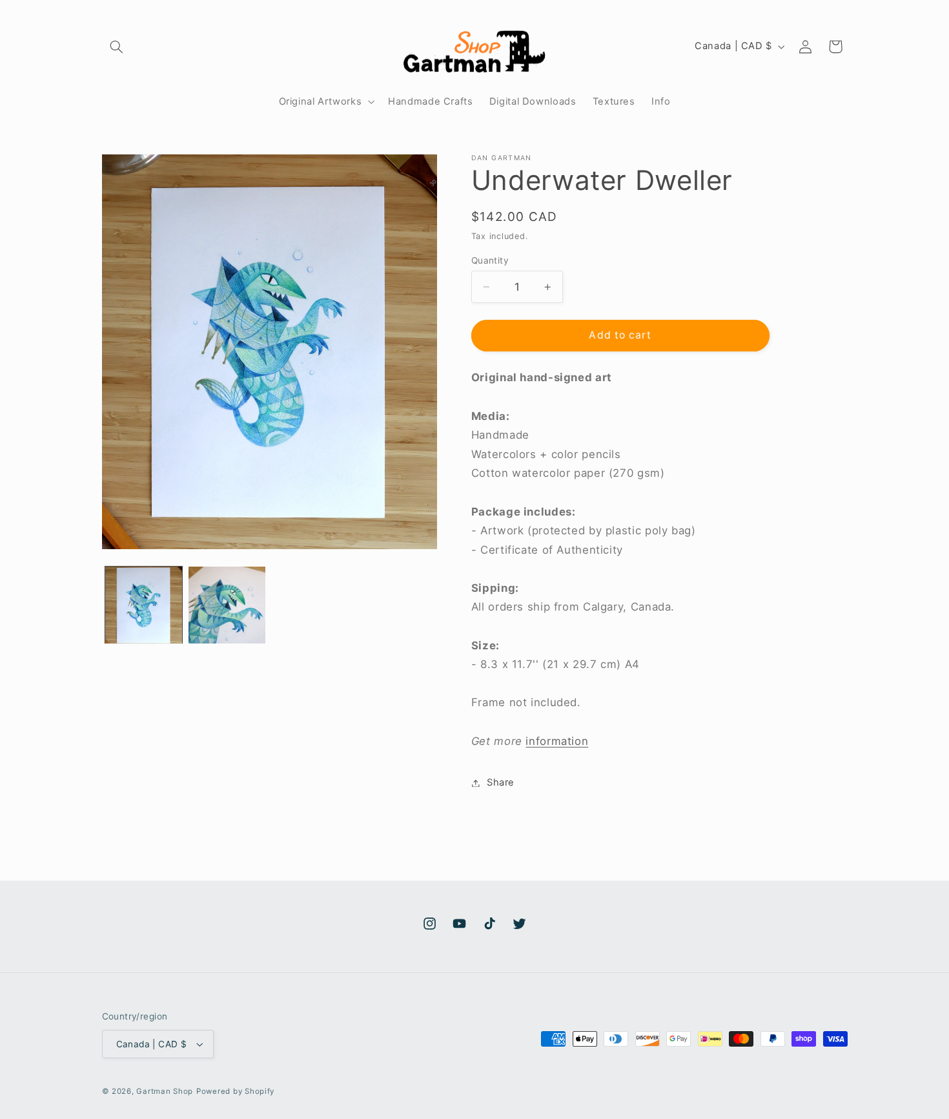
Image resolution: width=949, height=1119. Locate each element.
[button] (117, 46)
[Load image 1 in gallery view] (143, 605)
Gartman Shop (164, 1091)
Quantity (490, 260)
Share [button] (501, 782)
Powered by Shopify (235, 1091)
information (557, 741)
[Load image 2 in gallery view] (227, 605)
